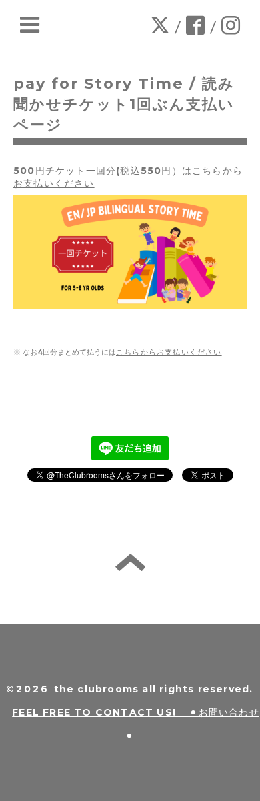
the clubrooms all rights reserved (152, 689)
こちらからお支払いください (169, 352)
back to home (130, 562)
